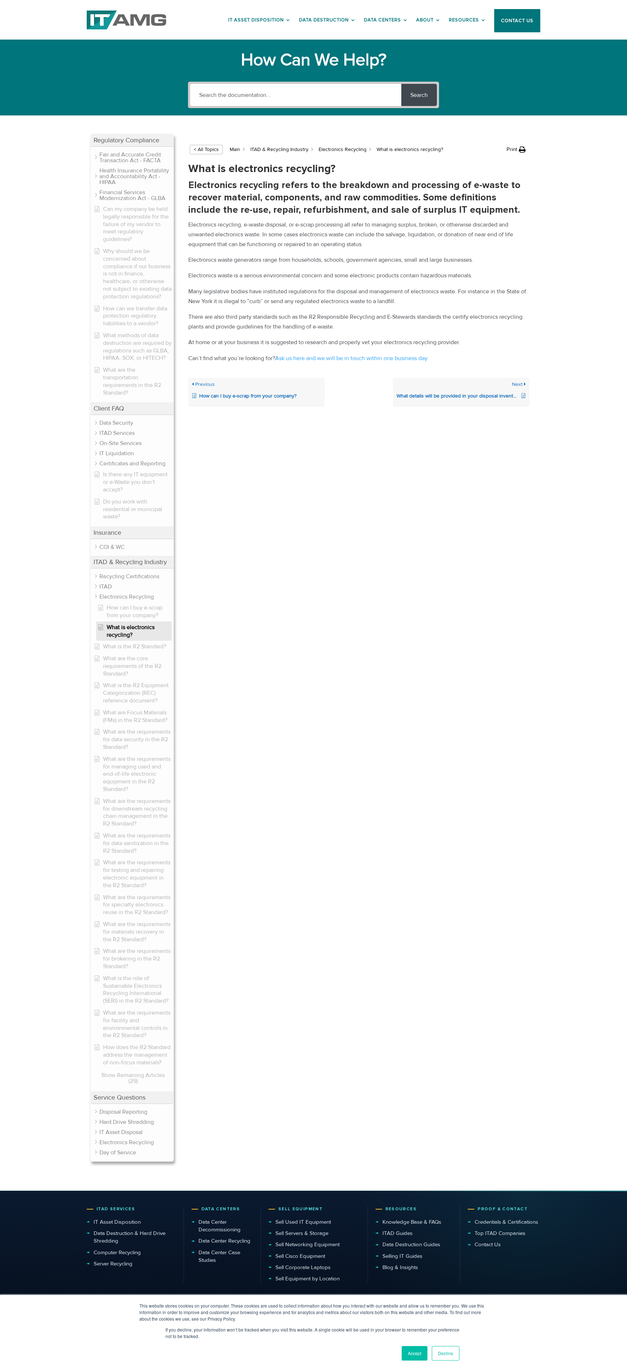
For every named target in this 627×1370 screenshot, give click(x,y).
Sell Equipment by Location (307, 1278)
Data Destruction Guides (411, 1244)
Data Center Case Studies (219, 1256)
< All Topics (206, 149)
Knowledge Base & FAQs (411, 1222)
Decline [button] (445, 1353)
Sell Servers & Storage (301, 1233)
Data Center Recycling (224, 1241)
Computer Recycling (117, 1252)
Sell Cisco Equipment (300, 1256)
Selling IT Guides (402, 1256)
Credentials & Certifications (506, 1222)
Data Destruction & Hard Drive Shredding (129, 1237)
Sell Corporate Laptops (303, 1267)
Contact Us (488, 1244)
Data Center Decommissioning (219, 1226)
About (425, 20)
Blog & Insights (400, 1267)
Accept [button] (414, 1353)
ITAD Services (116, 1209)
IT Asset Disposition (117, 1222)
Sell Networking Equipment (307, 1244)
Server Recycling (113, 1263)
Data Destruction (324, 20)
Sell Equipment (300, 1209)
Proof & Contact (503, 1209)
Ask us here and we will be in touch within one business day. (352, 358)
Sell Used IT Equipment (303, 1222)
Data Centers (382, 20)
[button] (132, 140)
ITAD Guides (397, 1233)
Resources (464, 20)
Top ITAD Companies (500, 1233)
